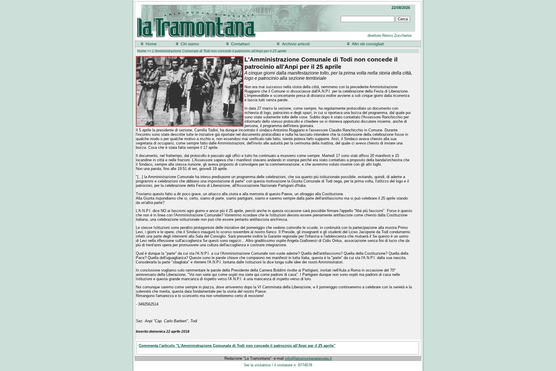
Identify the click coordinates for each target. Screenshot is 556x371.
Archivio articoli (296, 43)
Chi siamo (190, 43)
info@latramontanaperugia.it (308, 358)
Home (151, 43)
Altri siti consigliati (368, 43)
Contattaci (240, 43)
